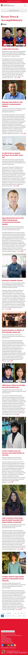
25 (10, 615)
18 (15, 613)
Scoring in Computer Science (12, 280)
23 (5, 615)
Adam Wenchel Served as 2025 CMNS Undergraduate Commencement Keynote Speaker (13, 221)
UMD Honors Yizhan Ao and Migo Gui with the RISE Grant (13, 386)
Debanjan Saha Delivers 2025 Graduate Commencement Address (12, 104)
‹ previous (8, 613)
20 (21, 613)
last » (24, 615)
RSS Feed (15, 645)
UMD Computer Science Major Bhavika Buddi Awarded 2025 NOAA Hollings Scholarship (12, 520)
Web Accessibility (5, 647)
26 (13, 615)
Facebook (2, 645)
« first (3, 613)
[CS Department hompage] (14, 651)
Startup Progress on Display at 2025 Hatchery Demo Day (13, 331)
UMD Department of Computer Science (11, 5)
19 (18, 613)
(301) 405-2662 (10, 642)
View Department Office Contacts (8, 631)
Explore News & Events (14, 10)
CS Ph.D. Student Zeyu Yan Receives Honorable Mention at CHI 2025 (13, 453)
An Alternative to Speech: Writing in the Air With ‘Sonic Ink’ (12, 155)
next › (20, 615)
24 (7, 615)
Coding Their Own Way (10, 49)
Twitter (5, 645)
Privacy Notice (12, 647)
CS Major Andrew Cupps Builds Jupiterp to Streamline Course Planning (13, 579)
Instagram (8, 645)
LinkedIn (12, 645)
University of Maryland (14, 1)
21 (24, 613)
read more (16, 77)
